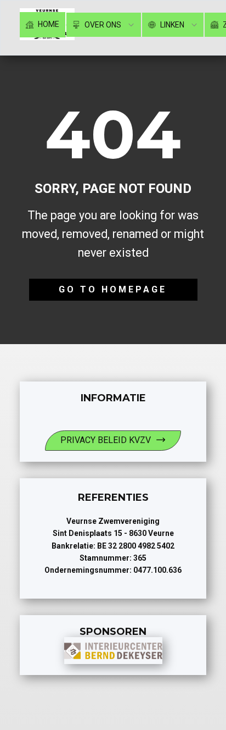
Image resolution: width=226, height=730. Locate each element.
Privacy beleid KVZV (105, 440)
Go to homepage (113, 289)
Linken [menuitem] (171, 24)
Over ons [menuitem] (102, 24)
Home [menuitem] (47, 24)
